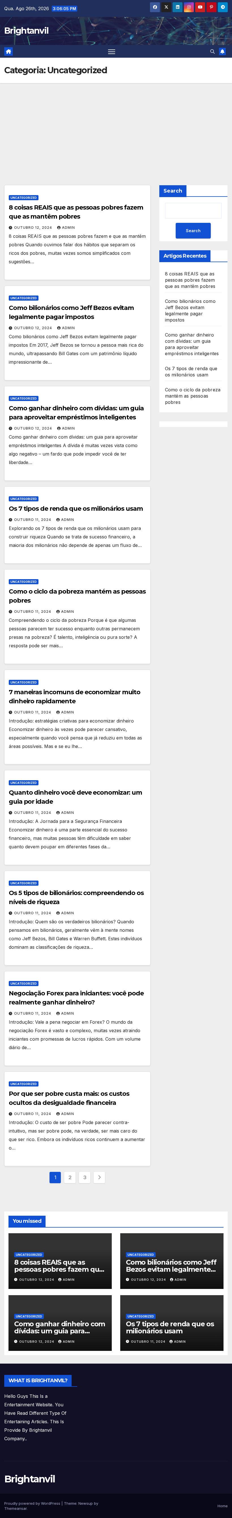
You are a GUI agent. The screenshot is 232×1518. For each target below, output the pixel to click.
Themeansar (15, 1508)
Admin (68, 227)
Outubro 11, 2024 (33, 520)
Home (223, 1506)
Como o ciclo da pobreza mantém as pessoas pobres (193, 396)
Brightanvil (26, 30)
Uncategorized (23, 197)
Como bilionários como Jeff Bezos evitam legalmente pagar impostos (171, 1269)
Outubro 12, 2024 (33, 227)
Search (173, 191)
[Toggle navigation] (112, 51)
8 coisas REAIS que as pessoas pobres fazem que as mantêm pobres (190, 280)
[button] (212, 51)
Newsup (85, 1503)
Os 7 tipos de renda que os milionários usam (76, 508)
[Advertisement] (116, 125)
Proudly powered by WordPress (32, 1503)
